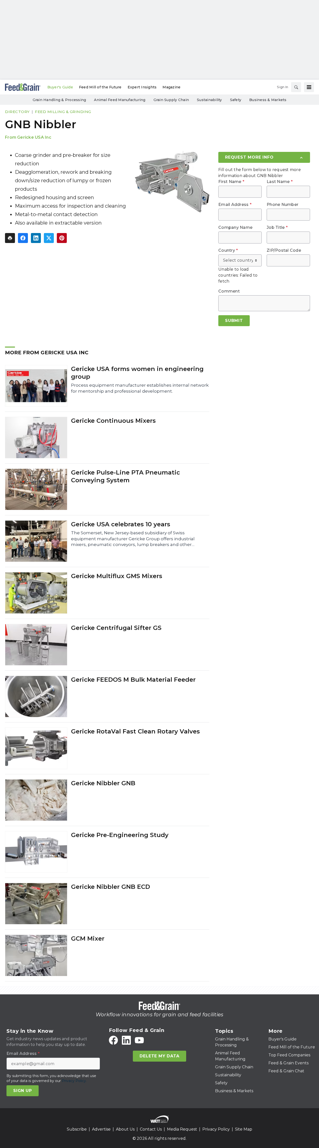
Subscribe (77, 1129)
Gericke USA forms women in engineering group (137, 372)
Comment (229, 291)
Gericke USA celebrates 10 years (120, 524)
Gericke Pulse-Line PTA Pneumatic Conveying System (125, 476)
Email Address (234, 205)
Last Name (280, 182)
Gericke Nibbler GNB (103, 783)
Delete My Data (159, 1056)
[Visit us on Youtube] (139, 1040)
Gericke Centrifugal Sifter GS (116, 627)
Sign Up (22, 1090)
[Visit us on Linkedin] (126, 1040)
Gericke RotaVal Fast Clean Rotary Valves (135, 731)
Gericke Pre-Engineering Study (119, 835)
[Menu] (309, 87)
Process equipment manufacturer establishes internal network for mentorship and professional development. (140, 388)
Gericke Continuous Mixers (113, 420)
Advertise (101, 1129)
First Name (231, 182)
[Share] (23, 238)
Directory (17, 111)
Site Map (243, 1129)
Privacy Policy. (74, 1081)
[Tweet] (49, 238)
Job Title (277, 228)
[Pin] (62, 238)
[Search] (296, 87)
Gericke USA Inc (34, 137)
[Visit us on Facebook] (113, 1040)
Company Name (235, 228)
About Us (125, 1129)
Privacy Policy (216, 1129)
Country (228, 250)
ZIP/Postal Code (284, 250)
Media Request (182, 1129)
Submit (234, 320)
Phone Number (282, 205)
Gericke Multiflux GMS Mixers (116, 576)
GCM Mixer (87, 938)
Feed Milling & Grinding (63, 111)
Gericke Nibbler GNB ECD (110, 886)
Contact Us (151, 1129)
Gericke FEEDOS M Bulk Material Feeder (133, 679)
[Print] (10, 238)
